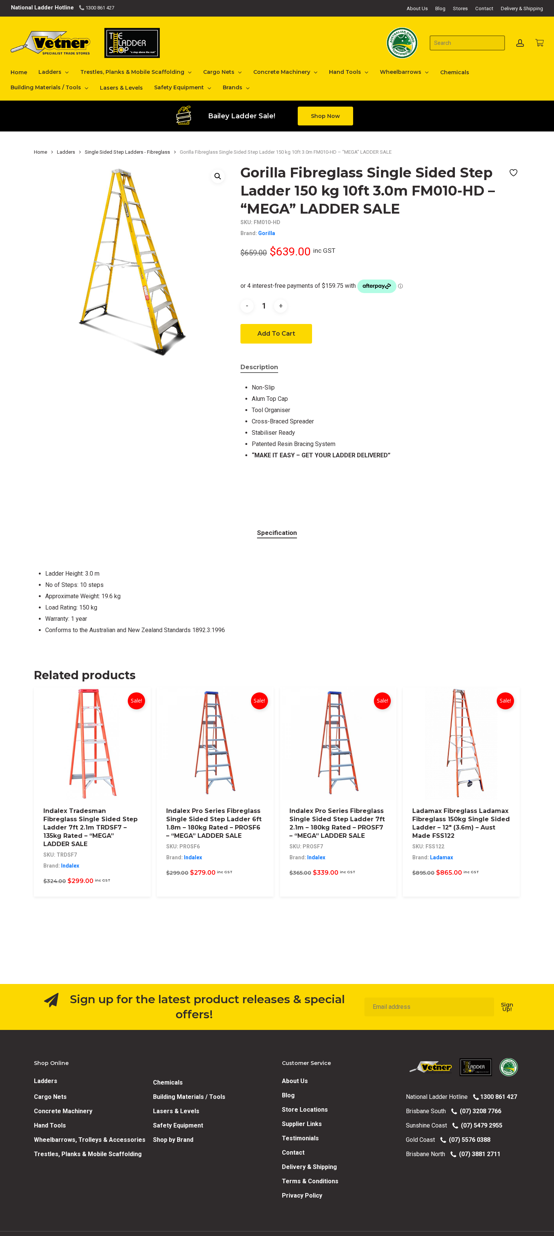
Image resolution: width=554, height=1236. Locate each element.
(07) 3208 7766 (479, 1111)
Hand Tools (50, 1125)
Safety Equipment (178, 1125)
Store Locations (305, 1109)
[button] (325, 116)
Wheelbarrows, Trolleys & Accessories (89, 1139)
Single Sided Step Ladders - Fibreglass (127, 152)
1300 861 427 (99, 8)
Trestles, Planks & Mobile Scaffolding (88, 1154)
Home (40, 152)
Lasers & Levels (176, 1111)
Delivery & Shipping (309, 1166)
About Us (295, 1081)
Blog (288, 1095)
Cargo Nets (50, 1096)
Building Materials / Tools (189, 1096)
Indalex (70, 866)
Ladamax (441, 857)
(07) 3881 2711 (478, 1154)
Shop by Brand (173, 1139)
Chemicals (168, 1082)
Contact (293, 1152)
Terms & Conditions (310, 1181)
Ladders (66, 152)
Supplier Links (302, 1124)
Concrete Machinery (63, 1111)
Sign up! (507, 1007)
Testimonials (300, 1138)
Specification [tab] (277, 532)
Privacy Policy (302, 1195)
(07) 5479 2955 (480, 1125)
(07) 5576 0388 (468, 1139)
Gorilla (266, 233)
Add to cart (276, 333)
